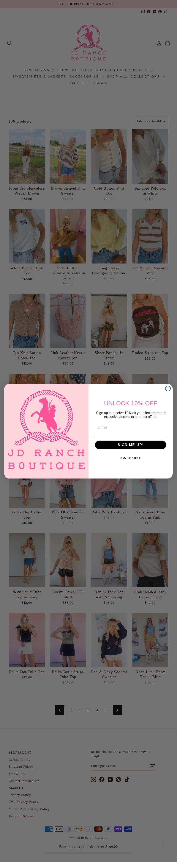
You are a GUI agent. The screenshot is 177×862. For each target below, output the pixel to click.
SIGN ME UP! (131, 445)
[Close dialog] (168, 388)
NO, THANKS (130, 457)
